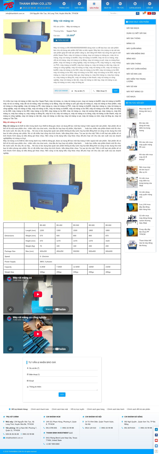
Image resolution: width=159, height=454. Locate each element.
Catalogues (135, 8)
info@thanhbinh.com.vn (15, 13)
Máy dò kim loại (134, 74)
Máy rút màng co (135, 92)
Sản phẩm (94, 8)
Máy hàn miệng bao (136, 54)
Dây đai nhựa (133, 28)
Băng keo (131, 59)
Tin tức (120, 8)
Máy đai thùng (133, 38)
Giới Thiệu (79, 8)
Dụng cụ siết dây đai (136, 33)
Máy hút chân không (137, 69)
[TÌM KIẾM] (137, 13)
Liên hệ (149, 8)
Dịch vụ (107, 8)
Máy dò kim (132, 86)
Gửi (115, 91)
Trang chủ (64, 8)
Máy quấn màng (134, 48)
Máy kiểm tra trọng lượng (136, 80)
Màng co (131, 43)
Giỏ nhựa (131, 97)
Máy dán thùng (134, 64)
